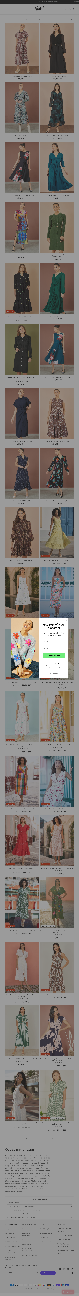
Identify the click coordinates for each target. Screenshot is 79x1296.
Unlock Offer (54, 655)
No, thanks (54, 673)
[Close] (66, 620)
